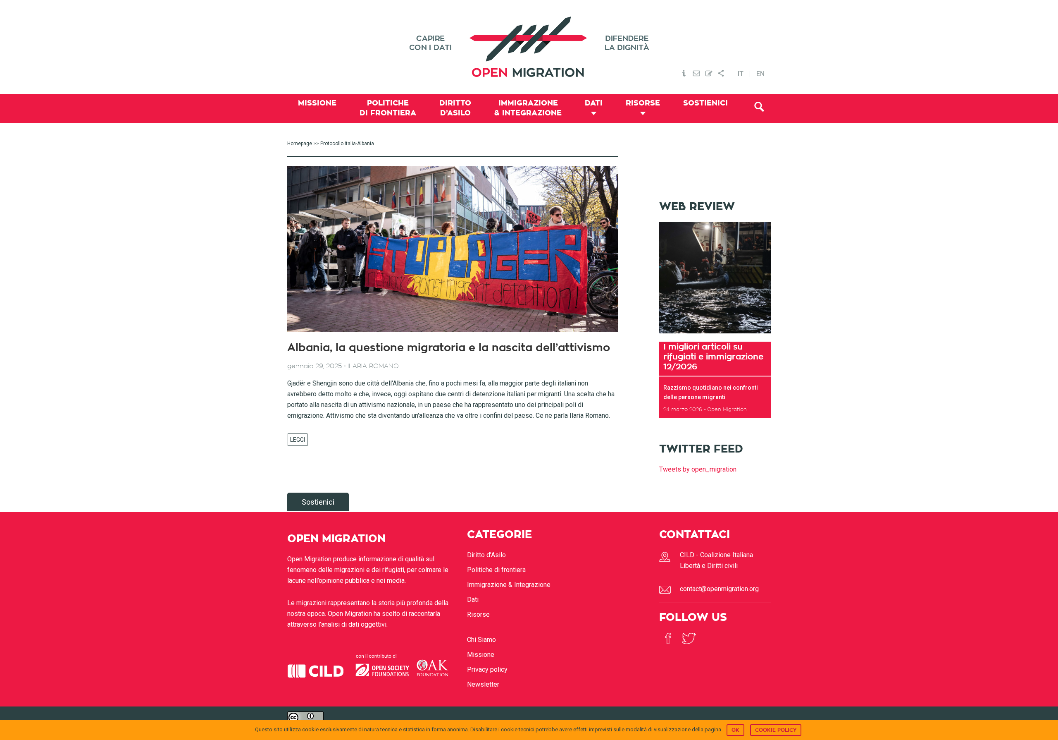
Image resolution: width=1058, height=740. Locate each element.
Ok (735, 730)
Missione (480, 655)
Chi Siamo (481, 640)
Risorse (478, 614)
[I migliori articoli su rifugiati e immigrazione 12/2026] (715, 336)
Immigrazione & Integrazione (508, 585)
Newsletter (483, 684)
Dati (473, 599)
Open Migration (529, 47)
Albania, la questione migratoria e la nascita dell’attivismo (448, 347)
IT (740, 74)
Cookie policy (775, 730)
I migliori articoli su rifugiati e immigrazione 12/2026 (713, 356)
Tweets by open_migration (697, 469)
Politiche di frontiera (496, 570)
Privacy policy (487, 669)
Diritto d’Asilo (486, 555)
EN (760, 74)
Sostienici (318, 502)
